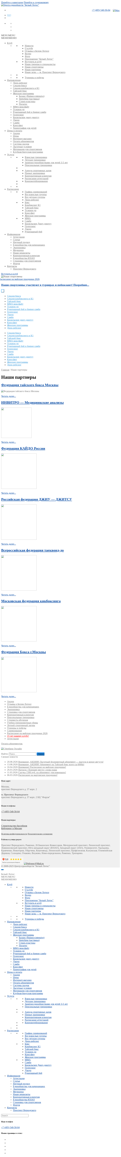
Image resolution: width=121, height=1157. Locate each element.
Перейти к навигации (12, 2)
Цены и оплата (14, 130)
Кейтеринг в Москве (11, 828)
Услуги (10, 154)
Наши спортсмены (34, 67)
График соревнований (36, 192)
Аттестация (18, 237)
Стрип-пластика (27, 101)
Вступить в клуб (33, 61)
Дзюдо (16, 120)
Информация (13, 234)
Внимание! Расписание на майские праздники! (42, 767)
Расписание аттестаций (36, 178)
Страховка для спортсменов (27, 261)
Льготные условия (22, 146)
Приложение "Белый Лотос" (39, 59)
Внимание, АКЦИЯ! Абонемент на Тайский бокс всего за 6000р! (51, 764)
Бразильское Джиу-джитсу (38, 223)
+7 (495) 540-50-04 (101, 10)
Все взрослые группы (36, 194)
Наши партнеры (33, 69)
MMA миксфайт (21, 107)
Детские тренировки (35, 160)
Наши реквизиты (21, 253)
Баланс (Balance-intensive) (31, 96)
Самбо (16, 122)
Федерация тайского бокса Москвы (29, 385)
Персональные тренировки (38, 165)
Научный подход (21, 242)
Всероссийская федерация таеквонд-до (32, 550)
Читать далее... (8, 396)
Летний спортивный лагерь (21, 725)
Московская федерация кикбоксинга (31, 601)
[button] (8, 35)
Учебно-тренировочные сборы (22, 722)
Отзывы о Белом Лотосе (37, 51)
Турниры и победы (34, 77)
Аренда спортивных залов (38, 170)
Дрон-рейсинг (20, 83)
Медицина (18, 250)
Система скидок (21, 144)
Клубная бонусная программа (28, 152)
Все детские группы (35, 197)
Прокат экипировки (35, 173)
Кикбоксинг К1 (33, 205)
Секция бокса (20, 85)
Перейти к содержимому (36, 2)
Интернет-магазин (22, 138)
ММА (28, 218)
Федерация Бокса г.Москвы (23, 652)
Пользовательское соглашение (40, 834)
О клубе (29, 48)
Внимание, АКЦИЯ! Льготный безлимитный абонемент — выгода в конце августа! (60, 762)
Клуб (9, 43)
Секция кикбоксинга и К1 (26, 88)
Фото (27, 56)
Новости (29, 45)
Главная (5, 370)
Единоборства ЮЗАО (24, 258)
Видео (28, 53)
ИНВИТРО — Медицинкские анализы (32, 402)
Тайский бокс (20, 91)
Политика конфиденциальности (14, 834)
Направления (14, 80)
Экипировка (19, 247)
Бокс (27, 202)
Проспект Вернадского (24, 269)
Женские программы (23, 93)
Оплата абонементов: (12, 743)
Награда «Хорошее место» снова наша (37, 770)
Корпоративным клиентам (38, 176)
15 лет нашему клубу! (18, 736)
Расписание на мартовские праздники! (37, 775)
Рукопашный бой (33, 231)
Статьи (16, 239)
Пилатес (23, 104)
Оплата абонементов (23, 141)
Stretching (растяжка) (29, 99)
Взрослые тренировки (36, 157)
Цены (16, 136)
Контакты (12, 266)
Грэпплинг (18, 115)
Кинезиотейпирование (36, 181)
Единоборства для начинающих (29, 245)
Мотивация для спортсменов (27, 149)
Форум (16, 263)
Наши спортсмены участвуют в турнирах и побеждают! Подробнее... (45, 284)
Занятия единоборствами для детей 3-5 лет (46, 162)
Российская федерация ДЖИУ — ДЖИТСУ (36, 499)
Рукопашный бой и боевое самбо (29, 112)
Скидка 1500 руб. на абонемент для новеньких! (42, 772)
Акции (16, 133)
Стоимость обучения (17, 720)
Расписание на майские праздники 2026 (27, 733)
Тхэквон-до (18, 109)
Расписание (13, 189)
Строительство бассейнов (14, 825)
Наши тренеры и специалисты (40, 64)
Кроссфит (18, 125)
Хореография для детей (24, 128)
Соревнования (14, 730)
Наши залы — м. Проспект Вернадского (45, 72)
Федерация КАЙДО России (23, 448)
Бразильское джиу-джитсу (26, 117)
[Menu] (2, 869)
